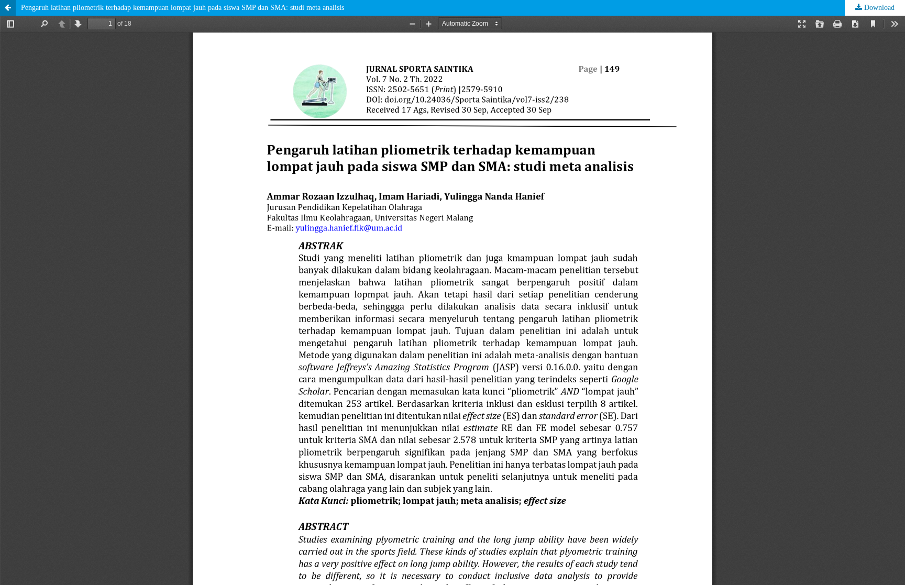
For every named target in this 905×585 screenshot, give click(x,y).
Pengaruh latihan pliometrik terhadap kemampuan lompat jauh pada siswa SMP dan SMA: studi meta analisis (182, 8)
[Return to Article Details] (8, 8)
